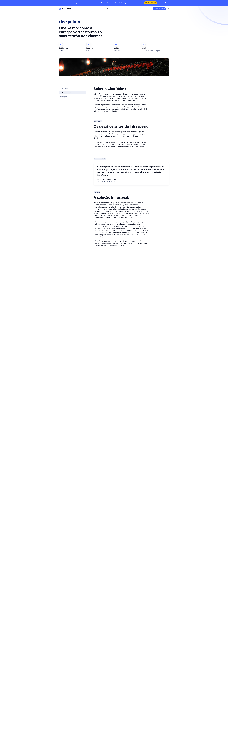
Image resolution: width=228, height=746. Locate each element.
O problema (64, 88)
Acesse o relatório (150, 3)
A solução (63, 97)
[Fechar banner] (165, 2)
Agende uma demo (159, 9)
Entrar (149, 9)
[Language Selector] (167, 8)
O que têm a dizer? (66, 92)
